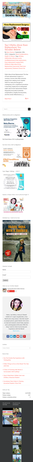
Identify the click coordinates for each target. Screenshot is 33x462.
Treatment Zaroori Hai (19, 68)
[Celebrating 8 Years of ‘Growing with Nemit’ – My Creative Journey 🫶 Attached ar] (17, 412)
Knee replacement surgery (12, 62)
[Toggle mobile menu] (29, 18)
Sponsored (16, 66)
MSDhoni (7, 64)
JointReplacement (10, 60)
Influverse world (16, 58)
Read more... (16, 331)
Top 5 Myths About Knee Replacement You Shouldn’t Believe (16, 47)
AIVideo (21, 56)
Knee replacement (21, 60)
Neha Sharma (10, 52)
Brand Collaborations (22, 54)
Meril (21, 62)
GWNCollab (8, 58)
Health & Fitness (9, 56)
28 (27, 98)
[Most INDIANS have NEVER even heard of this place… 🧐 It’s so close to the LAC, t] (17, 431)
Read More (8, 98)
